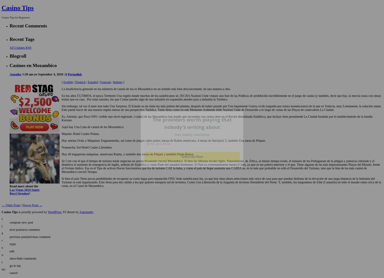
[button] (192, 123)
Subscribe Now (192, 156)
